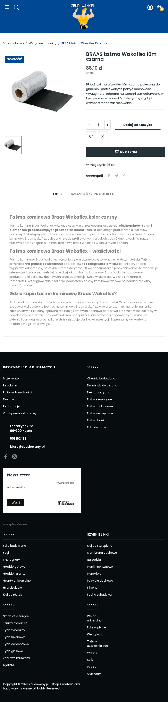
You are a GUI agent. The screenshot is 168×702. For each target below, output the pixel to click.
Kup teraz (128, 152)
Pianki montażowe (100, 567)
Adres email (16, 487)
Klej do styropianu (99, 546)
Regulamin (10, 385)
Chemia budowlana (101, 378)
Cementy (94, 674)
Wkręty (92, 653)
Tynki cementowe (16, 644)
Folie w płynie (96, 627)
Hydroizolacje (12, 588)
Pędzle (91, 667)
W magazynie (96, 164)
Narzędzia (94, 560)
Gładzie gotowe (14, 567)
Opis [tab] (57, 193)
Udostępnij (109, 176)
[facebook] (5, 457)
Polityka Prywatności (17, 392)
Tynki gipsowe (13, 651)
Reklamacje (11, 406)
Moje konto (11, 378)
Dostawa (9, 399)
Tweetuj (116, 176)
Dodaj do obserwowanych (91, 136)
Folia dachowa (97, 427)
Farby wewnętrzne (100, 413)
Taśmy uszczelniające (97, 643)
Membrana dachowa (102, 553)
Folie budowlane (14, 546)
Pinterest (124, 176)
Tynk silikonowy (14, 637)
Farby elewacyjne (99, 399)
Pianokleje (94, 574)
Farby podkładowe (100, 406)
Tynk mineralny (14, 630)
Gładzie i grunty (14, 574)
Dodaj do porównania (103, 136)
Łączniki (8, 665)
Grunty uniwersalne (17, 581)
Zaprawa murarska (16, 658)
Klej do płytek (12, 594)
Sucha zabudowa (99, 594)
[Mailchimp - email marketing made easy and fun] (65, 506)
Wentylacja (95, 634)
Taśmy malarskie (15, 623)
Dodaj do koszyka (137, 125)
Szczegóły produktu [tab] (93, 193)
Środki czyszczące (16, 616)
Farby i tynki (95, 420)
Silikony (92, 588)
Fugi (6, 553)
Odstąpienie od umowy (19, 413)
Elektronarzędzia (98, 392)
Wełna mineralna (94, 618)
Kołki (90, 660)
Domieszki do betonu (102, 385)
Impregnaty (11, 560)
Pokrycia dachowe (100, 581)
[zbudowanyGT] (83, 16)
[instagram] (14, 457)
